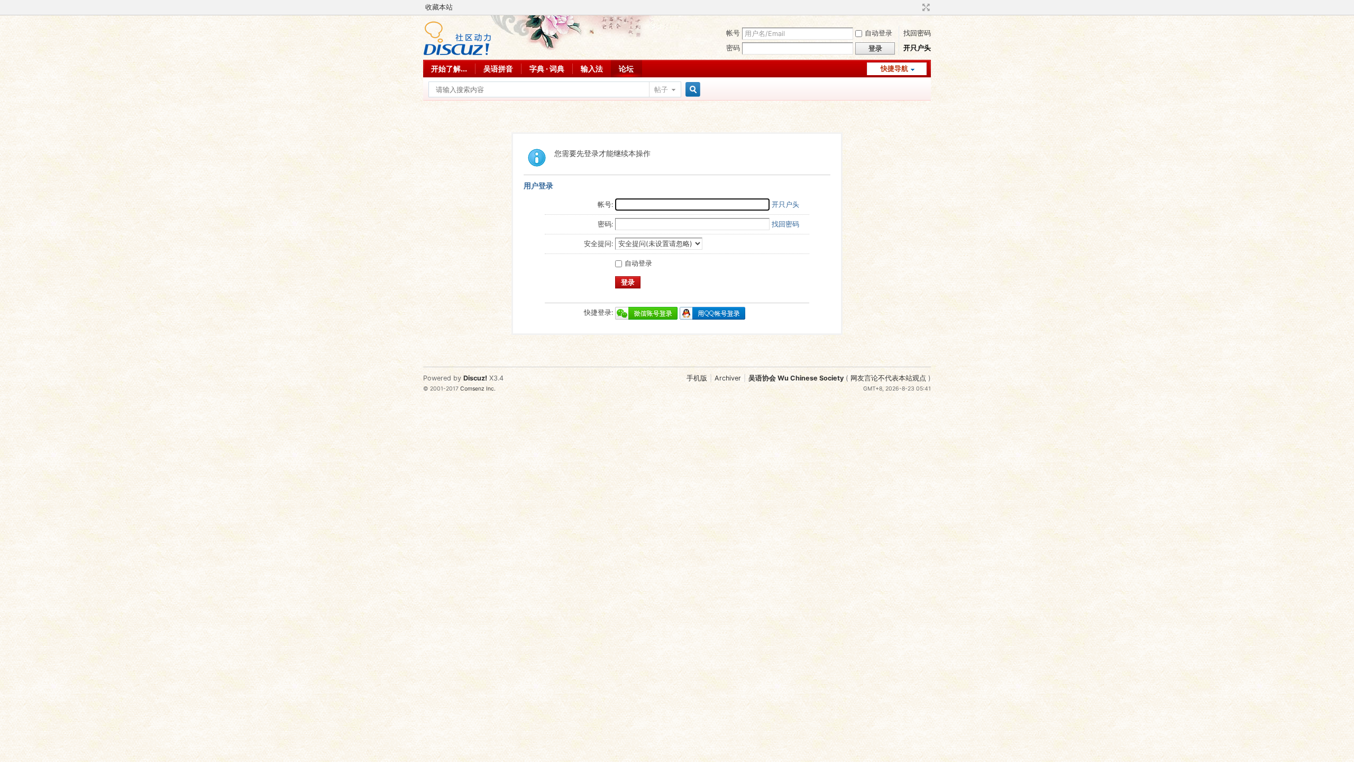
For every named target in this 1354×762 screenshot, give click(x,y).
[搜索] (691, 90)
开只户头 (917, 48)
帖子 (661, 90)
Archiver (728, 378)
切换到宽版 (925, 7)
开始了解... (449, 68)
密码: (605, 224)
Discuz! (475, 378)
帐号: (605, 204)
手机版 (697, 378)
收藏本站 (439, 7)
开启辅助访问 (916, 7)
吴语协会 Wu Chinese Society (796, 378)
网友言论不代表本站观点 (888, 378)
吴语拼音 (498, 68)
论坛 (626, 68)
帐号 (733, 33)
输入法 (592, 68)
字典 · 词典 (546, 68)
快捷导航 (894, 68)
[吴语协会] (457, 53)
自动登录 (878, 33)
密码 (733, 48)
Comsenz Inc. (478, 388)
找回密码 (917, 33)
